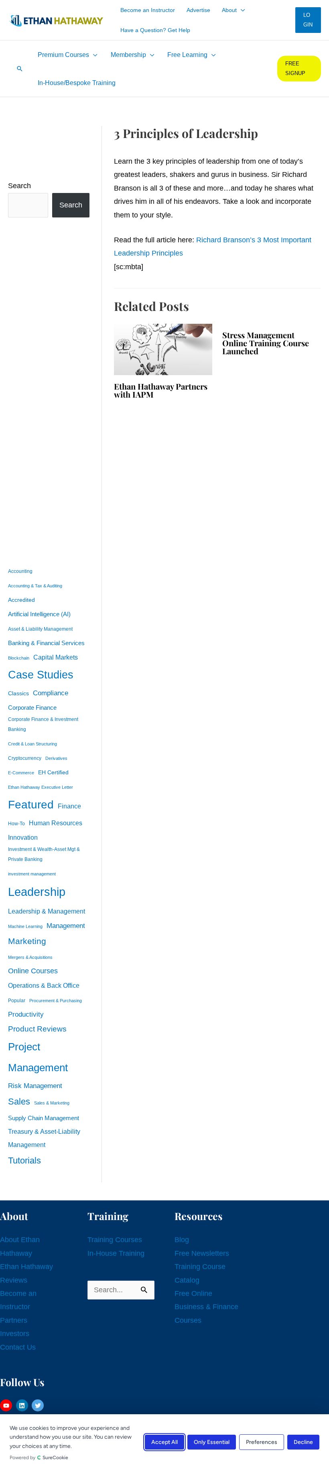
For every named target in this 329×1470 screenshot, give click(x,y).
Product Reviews (37, 1029)
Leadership (36, 891)
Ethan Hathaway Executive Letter (40, 787)
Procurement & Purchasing (55, 1000)
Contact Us (18, 1347)
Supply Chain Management (43, 1118)
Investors (14, 1334)
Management (66, 926)
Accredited (21, 600)
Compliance (50, 693)
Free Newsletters (202, 1253)
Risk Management (35, 1086)
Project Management (38, 1057)
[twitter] (39, 1405)
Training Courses (114, 1240)
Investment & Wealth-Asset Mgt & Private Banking (44, 854)
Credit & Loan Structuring (32, 743)
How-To (16, 823)
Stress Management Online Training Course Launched (265, 342)
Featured (31, 804)
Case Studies (40, 675)
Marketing (27, 941)
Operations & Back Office (43, 985)
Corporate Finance (32, 708)
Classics (18, 693)
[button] (241, 10)
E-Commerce (21, 772)
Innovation (23, 837)
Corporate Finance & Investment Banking (43, 724)
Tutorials (24, 1160)
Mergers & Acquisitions (30, 957)
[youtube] (7, 1405)
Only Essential (211, 1442)
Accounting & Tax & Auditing (35, 585)
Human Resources (55, 822)
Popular (16, 1000)
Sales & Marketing (51, 1102)
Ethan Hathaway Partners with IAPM (160, 390)
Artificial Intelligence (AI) (39, 614)
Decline (303, 1442)
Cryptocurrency (24, 758)
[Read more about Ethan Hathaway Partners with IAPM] (163, 349)
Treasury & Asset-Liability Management (44, 1138)
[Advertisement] (48, 390)
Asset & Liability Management (40, 629)
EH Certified (53, 773)
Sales (19, 1101)
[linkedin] (23, 1405)
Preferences (261, 1442)
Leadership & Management (46, 911)
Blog (182, 1240)
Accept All (164, 1442)
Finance (69, 806)
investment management (32, 873)
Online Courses (33, 971)
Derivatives (56, 758)
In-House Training (115, 1253)
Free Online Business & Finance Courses (206, 1306)
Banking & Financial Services (46, 643)
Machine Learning (25, 926)
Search (19, 186)
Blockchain (18, 658)
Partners (13, 1320)
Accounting (20, 571)
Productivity (26, 1014)
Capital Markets (55, 657)
